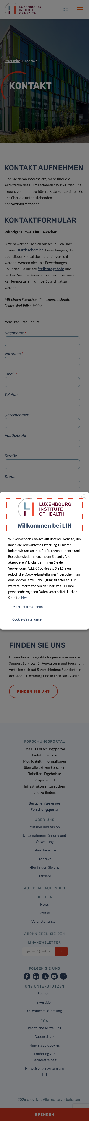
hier (24, 598)
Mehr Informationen (27, 607)
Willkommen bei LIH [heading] (44, 525)
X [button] (84, 497)
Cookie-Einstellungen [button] (27, 620)
